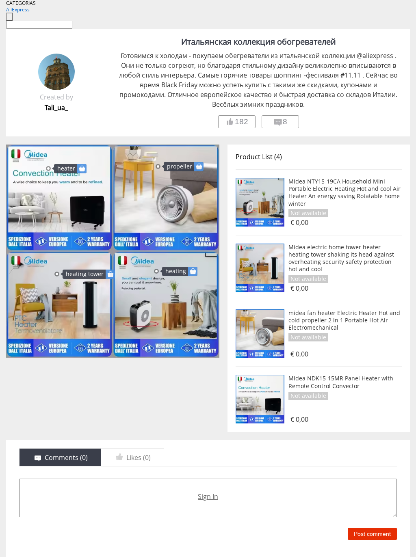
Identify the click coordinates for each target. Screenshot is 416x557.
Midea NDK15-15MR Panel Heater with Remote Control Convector (340, 382)
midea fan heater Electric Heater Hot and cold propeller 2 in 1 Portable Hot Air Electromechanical (344, 320)
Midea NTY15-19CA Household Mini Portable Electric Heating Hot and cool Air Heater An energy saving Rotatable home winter (344, 192)
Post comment (372, 534)
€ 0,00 (299, 222)
